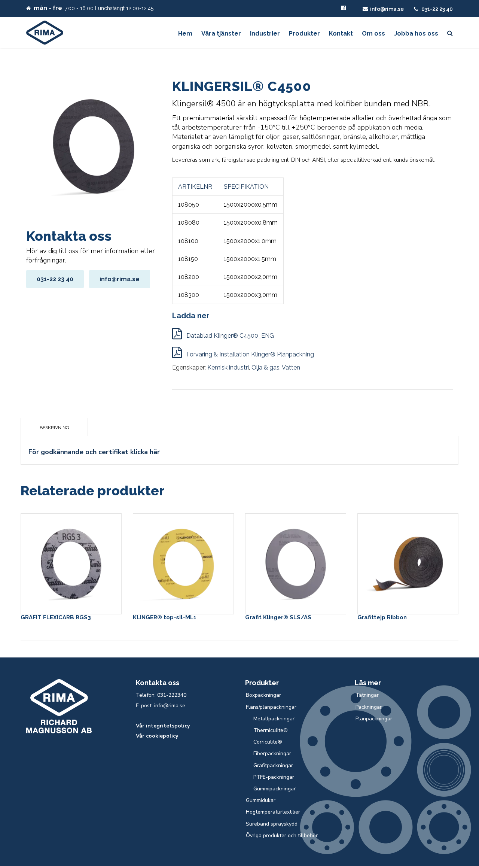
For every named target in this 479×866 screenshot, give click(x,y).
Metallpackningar (274, 718)
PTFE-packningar (273, 777)
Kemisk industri (228, 367)
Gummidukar (260, 800)
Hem (185, 33)
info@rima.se (387, 9)
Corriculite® (267, 741)
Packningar (369, 707)
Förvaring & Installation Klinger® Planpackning (249, 354)
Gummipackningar (274, 788)
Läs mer (70, 562)
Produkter (304, 33)
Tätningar (367, 695)
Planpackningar (374, 718)
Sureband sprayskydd (272, 823)
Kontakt (341, 33)
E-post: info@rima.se (160, 705)
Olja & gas (265, 367)
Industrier (265, 33)
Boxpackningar (263, 695)
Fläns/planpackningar (271, 707)
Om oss (373, 33)
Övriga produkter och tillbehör (282, 835)
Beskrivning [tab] (54, 427)
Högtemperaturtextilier (273, 811)
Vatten (291, 367)
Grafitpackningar (273, 765)
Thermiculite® (270, 730)
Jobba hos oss (416, 33)
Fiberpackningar (272, 753)
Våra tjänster (221, 33)
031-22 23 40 (437, 9)
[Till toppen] (439, 826)
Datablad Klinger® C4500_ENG (229, 335)
